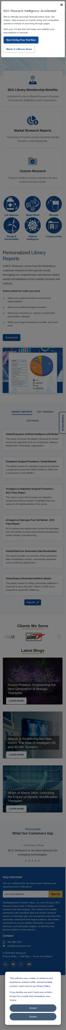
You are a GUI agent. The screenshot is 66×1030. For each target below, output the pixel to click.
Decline (33, 1016)
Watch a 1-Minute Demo (19, 49)
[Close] (61, 5)
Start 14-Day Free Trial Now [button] (21, 40)
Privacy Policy (43, 986)
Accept (33, 1008)
